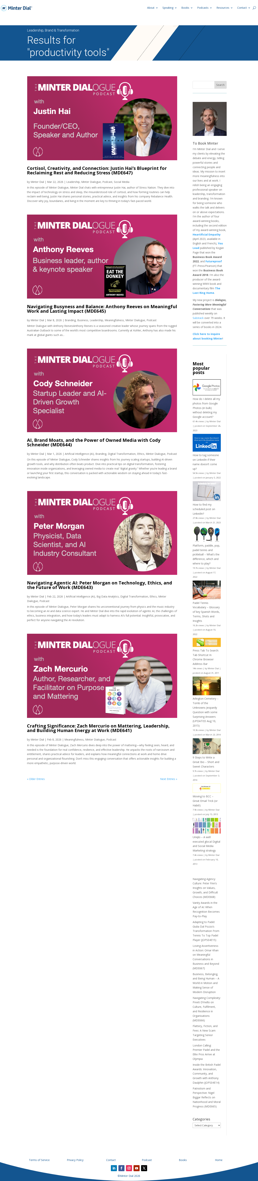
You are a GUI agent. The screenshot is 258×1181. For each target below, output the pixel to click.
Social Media (121, 182)
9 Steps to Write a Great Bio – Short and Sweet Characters (206, 762)
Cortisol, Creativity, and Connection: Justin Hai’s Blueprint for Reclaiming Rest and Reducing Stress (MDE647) (97, 170)
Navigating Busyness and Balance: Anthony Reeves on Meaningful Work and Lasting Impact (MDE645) (102, 308)
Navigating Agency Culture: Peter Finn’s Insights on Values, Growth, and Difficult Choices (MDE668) (205, 888)
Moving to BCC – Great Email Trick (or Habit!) (205, 801)
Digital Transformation (122, 454)
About (150, 7)
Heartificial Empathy (207, 234)
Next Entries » (168, 779)
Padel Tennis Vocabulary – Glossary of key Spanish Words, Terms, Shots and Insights (206, 612)
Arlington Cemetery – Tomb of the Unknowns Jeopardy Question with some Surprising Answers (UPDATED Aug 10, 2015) (206, 712)
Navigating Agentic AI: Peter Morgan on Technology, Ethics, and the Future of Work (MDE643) (99, 585)
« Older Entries (36, 779)
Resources (222, 7)
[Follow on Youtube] (137, 1168)
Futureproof (213, 261)
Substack (198, 318)
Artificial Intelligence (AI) (79, 454)
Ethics (140, 454)
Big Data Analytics (108, 596)
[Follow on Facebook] (121, 1168)
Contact (242, 7)
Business (82, 320)
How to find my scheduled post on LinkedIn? (204, 509)
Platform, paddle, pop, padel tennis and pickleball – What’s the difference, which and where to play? (206, 554)
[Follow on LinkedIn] (114, 1168)
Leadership (73, 182)
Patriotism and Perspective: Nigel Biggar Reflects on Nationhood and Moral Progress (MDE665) (207, 1097)
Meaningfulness (114, 320)
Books (185, 7)
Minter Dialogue (91, 182)
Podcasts (203, 7)
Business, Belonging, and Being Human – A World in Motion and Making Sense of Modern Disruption (206, 983)
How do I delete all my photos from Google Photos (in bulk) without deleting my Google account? (206, 408)
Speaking (167, 7)
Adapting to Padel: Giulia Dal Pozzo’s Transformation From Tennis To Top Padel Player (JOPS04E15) (206, 931)
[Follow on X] (144, 1168)
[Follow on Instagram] (129, 1168)
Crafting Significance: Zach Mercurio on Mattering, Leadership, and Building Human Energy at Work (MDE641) (98, 728)
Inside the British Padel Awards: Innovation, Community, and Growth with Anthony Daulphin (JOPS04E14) (207, 1073)
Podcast (107, 182)
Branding (70, 320)
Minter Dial (37, 182)
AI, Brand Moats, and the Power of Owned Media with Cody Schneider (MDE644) (94, 442)
